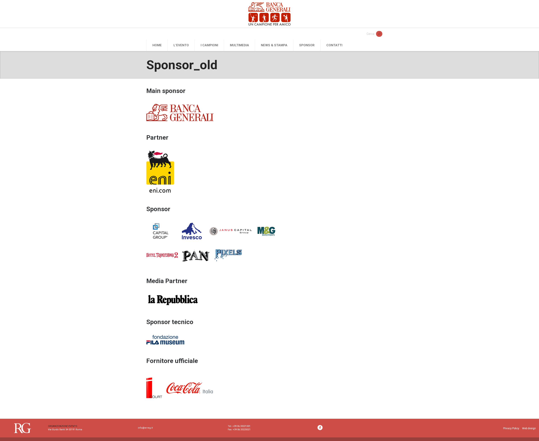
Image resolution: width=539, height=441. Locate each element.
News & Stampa (274, 45)
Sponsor (307, 45)
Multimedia (239, 45)
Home (157, 45)
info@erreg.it (145, 427)
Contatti (334, 45)
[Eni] (162, 173)
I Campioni (209, 45)
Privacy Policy (511, 428)
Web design (529, 428)
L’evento (181, 45)
